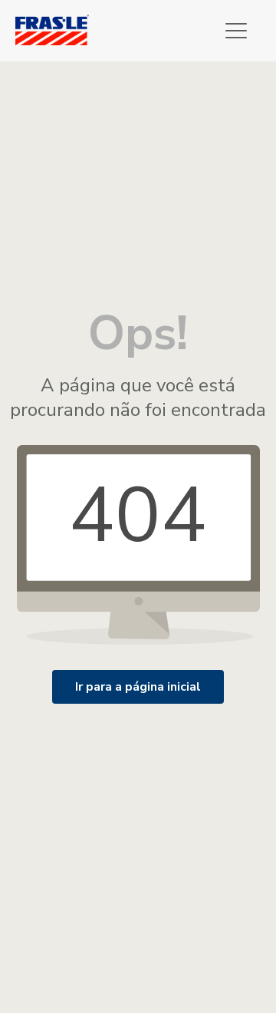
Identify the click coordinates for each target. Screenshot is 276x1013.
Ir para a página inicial (138, 686)
